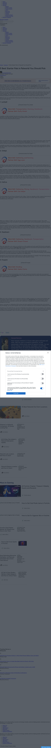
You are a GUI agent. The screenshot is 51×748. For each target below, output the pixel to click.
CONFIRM (15, 393)
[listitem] (25, 371)
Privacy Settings (46, 747)
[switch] (42, 374)
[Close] (48, 353)
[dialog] (25, 374)
